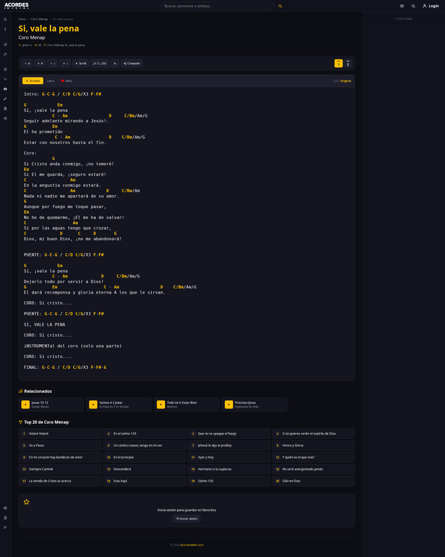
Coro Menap (39, 19)
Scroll (82, 63)
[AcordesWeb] (23, 6)
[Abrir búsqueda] (413, 6)
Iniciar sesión (189, 518)
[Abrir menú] (402, 6)
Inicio (22, 19)
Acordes (35, 80)
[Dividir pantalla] (5, 118)
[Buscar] (280, 6)
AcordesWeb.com (191, 545)
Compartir (133, 63)
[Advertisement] (404, 100)
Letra (50, 81)
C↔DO (101, 63)
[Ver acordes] (5, 108)
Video (68, 80)
